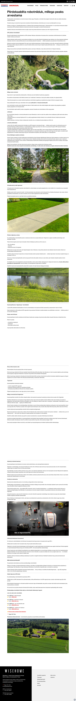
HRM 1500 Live (15, 601)
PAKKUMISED (30, 5)
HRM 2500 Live (15, 605)
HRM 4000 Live (15, 609)
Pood (36, 5)
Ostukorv (53, 677)
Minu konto (53, 675)
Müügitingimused (41, 679)
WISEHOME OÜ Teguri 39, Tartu (7, 1)
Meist (38, 683)
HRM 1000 (14, 597)
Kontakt (66, 5)
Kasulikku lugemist (41, 675)
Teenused (52, 5)
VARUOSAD (59, 5)
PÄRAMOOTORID (44, 5)
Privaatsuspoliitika (41, 681)
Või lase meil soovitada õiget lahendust (17, 611)
